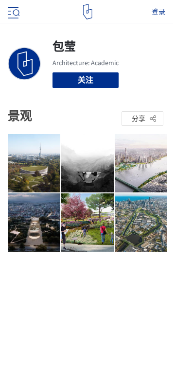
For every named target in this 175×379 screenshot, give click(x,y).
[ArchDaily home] (87, 11)
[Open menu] (12, 11)
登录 (158, 11)
